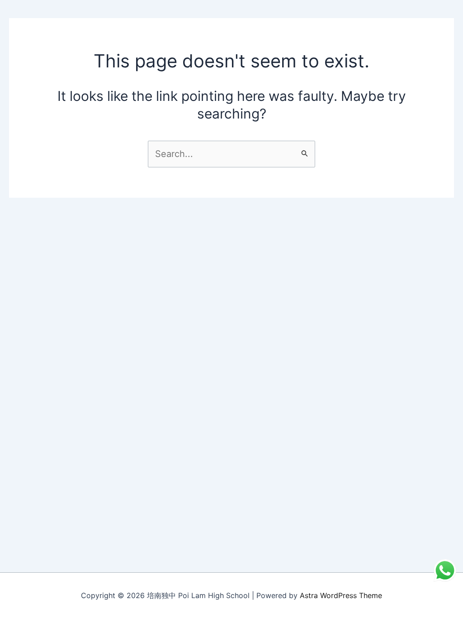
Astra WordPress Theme (341, 595)
